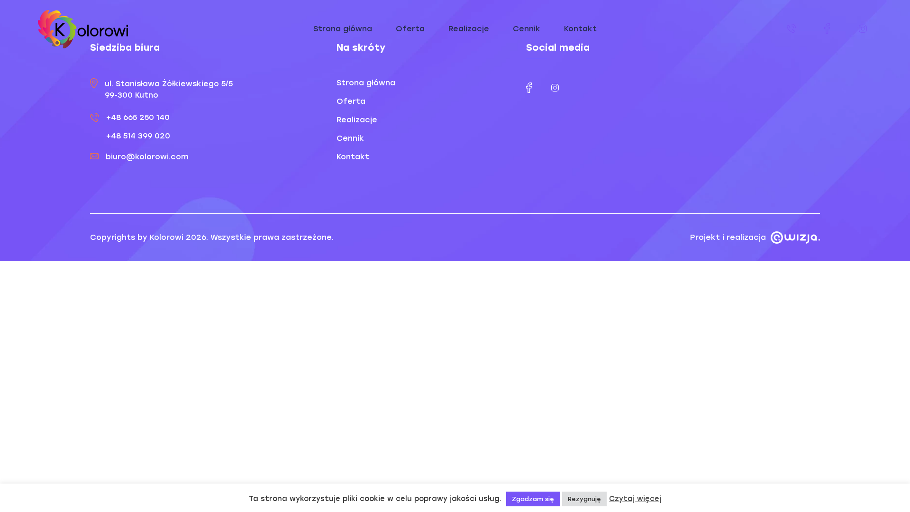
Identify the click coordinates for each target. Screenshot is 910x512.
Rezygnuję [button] (584, 499)
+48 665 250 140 (138, 117)
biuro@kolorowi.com (147, 156)
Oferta (410, 28)
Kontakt (580, 28)
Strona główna (342, 28)
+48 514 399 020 (138, 135)
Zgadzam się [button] (533, 499)
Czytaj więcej (635, 498)
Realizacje (468, 28)
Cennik (526, 28)
